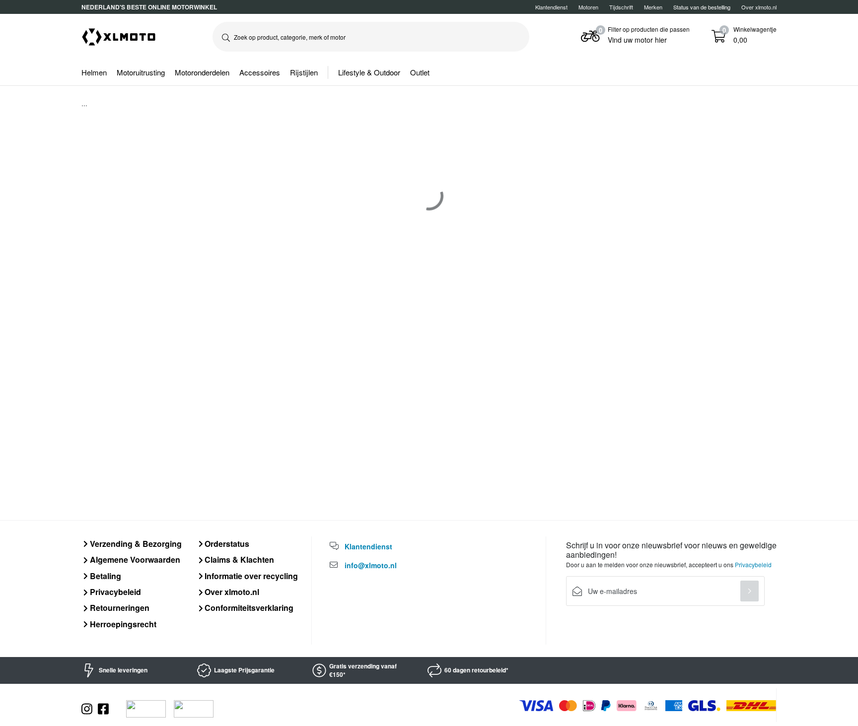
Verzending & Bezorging (135, 543)
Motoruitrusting (141, 72)
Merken (653, 7)
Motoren (588, 7)
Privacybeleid (114, 591)
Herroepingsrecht (122, 624)
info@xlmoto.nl (371, 565)
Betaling (104, 576)
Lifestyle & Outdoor (369, 72)
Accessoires (259, 72)
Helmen (94, 72)
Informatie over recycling (250, 576)
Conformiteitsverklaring (248, 607)
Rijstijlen (304, 72)
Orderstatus (226, 543)
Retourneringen (118, 607)
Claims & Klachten (238, 559)
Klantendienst (551, 7)
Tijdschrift (621, 7)
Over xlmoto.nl (759, 7)
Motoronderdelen (202, 72)
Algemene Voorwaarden (134, 559)
